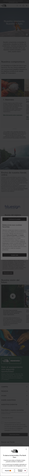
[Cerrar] (26, 449)
